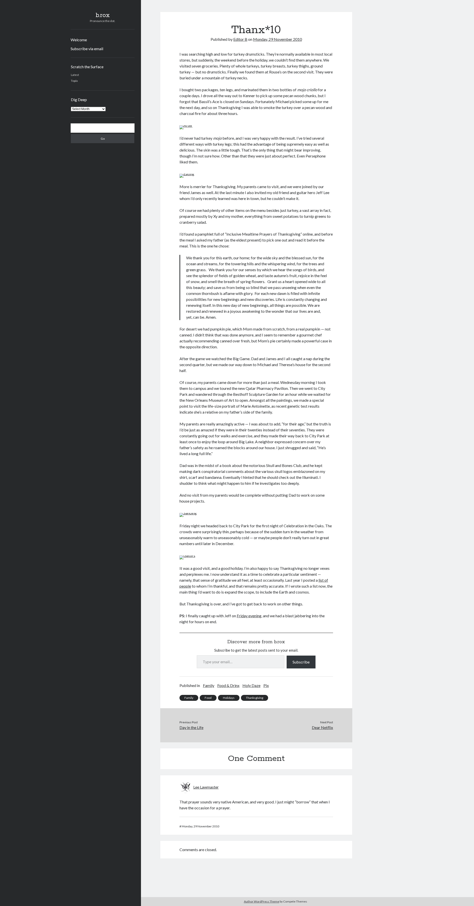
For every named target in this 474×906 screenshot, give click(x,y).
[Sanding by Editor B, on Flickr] (188, 512)
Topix (74, 81)
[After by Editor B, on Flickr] (186, 125)
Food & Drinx (228, 685)
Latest (75, 75)
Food (208, 698)
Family (208, 685)
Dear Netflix (322, 727)
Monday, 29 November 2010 (277, 39)
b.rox (103, 15)
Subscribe (301, 662)
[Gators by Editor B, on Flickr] (187, 555)
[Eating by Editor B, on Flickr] (186, 173)
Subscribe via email (87, 48)
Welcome (79, 39)
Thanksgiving (254, 698)
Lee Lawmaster (206, 787)
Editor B (240, 39)
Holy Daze (251, 685)
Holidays (229, 698)
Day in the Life (191, 727)
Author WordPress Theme (261, 901)
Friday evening (249, 615)
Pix (266, 685)
